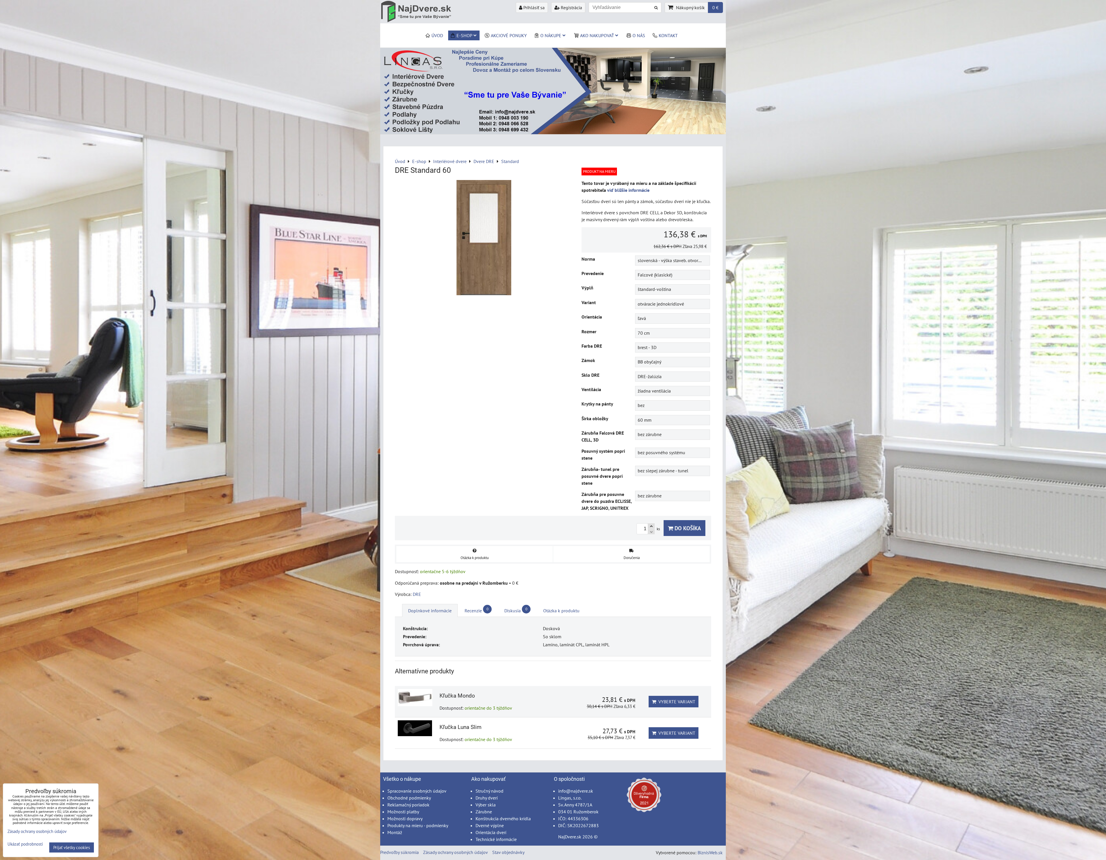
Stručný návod (489, 791)
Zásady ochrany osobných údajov (455, 852)
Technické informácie (496, 839)
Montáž (394, 832)
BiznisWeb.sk (710, 852)
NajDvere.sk (569, 837)
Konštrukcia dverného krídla (503, 818)
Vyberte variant (675, 701)
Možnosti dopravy (405, 818)
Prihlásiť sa (533, 7)
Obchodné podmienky (409, 798)
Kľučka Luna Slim (461, 727)
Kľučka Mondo (457, 695)
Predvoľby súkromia (399, 852)
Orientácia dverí (491, 832)
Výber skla (486, 805)
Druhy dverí (487, 798)
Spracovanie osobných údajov (416, 791)
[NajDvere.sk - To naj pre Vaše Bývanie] (553, 132)
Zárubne (484, 811)
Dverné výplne (490, 825)
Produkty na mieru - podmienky (417, 825)
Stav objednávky (508, 852)
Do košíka (687, 528)
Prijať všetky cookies (71, 847)
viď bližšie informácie (628, 190)
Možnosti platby (403, 811)
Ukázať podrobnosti (25, 844)
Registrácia (571, 7)
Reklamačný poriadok (408, 805)
